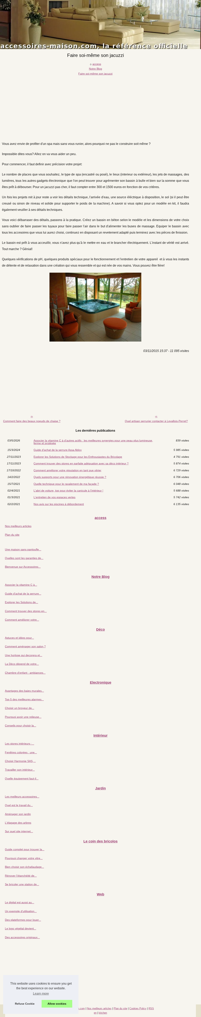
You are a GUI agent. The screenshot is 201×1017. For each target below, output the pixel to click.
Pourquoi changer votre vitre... (24, 858)
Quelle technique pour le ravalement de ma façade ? (66, 483)
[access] (100, 24)
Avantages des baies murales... (24, 690)
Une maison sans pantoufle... (23, 549)
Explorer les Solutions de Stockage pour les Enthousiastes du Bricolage (78, 456)
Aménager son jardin (18, 814)
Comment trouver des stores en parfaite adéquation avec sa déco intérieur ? (81, 463)
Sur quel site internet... (19, 831)
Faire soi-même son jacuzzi (95, 73)
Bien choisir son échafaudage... (24, 866)
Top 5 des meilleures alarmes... (24, 699)
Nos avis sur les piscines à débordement (59, 504)
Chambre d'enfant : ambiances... (25, 672)
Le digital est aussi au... (19, 902)
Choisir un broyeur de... (19, 708)
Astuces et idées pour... (19, 637)
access (96, 64)
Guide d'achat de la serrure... (23, 593)
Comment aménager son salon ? (25, 646)
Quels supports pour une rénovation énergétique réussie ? (70, 477)
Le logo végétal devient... (20, 928)
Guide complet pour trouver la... (24, 849)
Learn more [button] (41, 993)
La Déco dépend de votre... (22, 663)
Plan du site (12, 534)
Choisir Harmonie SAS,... (20, 761)
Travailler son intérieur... (20, 769)
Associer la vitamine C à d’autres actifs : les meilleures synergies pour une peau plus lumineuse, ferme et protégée (93, 442)
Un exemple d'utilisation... (21, 911)
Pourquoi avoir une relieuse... (23, 716)
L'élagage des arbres (18, 822)
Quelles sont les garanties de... (24, 558)
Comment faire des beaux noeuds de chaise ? (31, 421)
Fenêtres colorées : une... (21, 752)
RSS (151, 1008)
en (95, 1012)
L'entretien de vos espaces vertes (54, 497)
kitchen (103, 1012)
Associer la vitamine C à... (21, 584)
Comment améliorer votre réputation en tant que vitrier (67, 470)
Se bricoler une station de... (22, 884)
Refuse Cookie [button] (25, 1003)
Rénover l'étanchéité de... (21, 875)
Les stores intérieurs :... (19, 743)
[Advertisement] (95, 105)
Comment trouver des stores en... (26, 611)
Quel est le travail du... (19, 805)
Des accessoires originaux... (22, 937)
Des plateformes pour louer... (23, 919)
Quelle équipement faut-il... (21, 778)
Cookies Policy (137, 1008)
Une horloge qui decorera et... (23, 655)
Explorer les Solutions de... (21, 602)
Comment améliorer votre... (22, 619)
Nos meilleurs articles (18, 526)
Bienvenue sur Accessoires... (23, 566)
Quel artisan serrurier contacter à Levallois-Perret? (156, 421)
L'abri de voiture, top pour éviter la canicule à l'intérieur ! (68, 490)
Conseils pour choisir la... (20, 725)
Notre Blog (95, 68)
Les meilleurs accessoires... (22, 796)
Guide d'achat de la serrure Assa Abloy (58, 450)
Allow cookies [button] (57, 1003)
